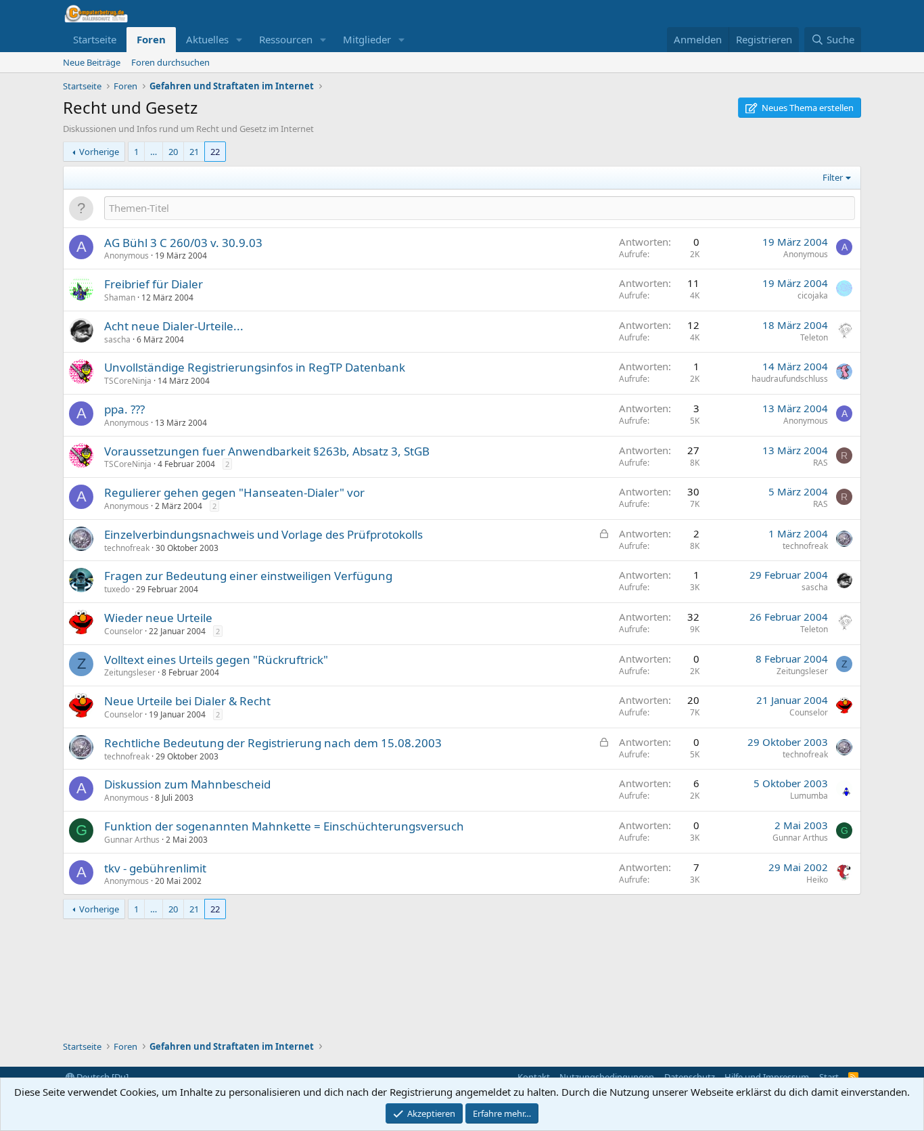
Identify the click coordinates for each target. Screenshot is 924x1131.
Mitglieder (367, 39)
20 (173, 152)
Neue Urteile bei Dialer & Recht (187, 701)
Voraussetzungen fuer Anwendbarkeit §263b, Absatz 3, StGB (267, 451)
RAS (820, 462)
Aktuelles (207, 39)
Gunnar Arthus (132, 839)
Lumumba (809, 795)
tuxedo (117, 589)
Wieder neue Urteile (158, 617)
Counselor (123, 631)
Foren (151, 39)
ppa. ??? (124, 409)
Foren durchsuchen (170, 62)
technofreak (126, 548)
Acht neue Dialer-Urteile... (174, 326)
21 (194, 152)
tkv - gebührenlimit (155, 868)
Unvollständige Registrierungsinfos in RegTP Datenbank (254, 367)
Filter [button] (833, 177)
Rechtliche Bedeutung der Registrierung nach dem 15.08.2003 (273, 743)
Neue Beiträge (91, 62)
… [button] (153, 152)
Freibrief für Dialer (153, 284)
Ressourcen (286, 39)
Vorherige (99, 152)
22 (215, 152)
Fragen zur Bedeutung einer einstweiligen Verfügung (248, 575)
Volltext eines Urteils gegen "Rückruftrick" (216, 659)
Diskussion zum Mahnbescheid (187, 784)
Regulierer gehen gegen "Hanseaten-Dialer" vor (234, 492)
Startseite (94, 39)
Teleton (814, 337)
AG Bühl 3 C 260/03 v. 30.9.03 (183, 242)
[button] (239, 39)
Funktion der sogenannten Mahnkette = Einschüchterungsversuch (284, 826)
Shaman (119, 297)
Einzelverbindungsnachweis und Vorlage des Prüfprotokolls (263, 534)
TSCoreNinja (128, 380)
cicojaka (813, 295)
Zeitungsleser (130, 672)
